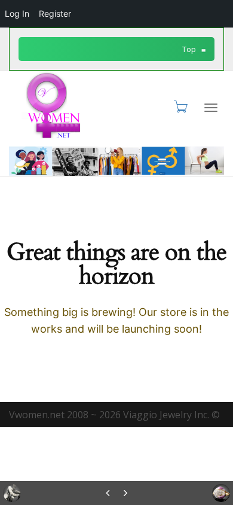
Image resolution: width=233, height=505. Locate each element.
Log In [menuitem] (17, 13)
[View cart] (180, 106)
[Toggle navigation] (211, 108)
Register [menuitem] (55, 13)
